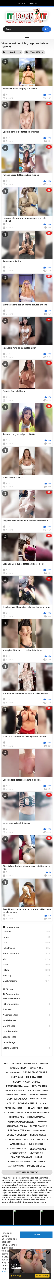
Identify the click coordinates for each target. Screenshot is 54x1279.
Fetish (26, 970)
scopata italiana (36, 1117)
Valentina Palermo (26, 998)
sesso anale (38, 1135)
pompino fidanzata (21, 1157)
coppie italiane (38, 1126)
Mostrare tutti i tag (27, 1172)
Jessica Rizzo (26, 1037)
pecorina (39, 1161)
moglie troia (18, 1068)
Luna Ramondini (26, 1031)
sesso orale (38, 1148)
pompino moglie (38, 1094)
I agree (36, 1234)
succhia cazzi (36, 1144)
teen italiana (39, 1086)
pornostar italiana (17, 1086)
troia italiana (13, 1108)
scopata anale (27, 1103)
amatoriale (17, 1144)
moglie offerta (36, 1166)
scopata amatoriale (26, 1081)
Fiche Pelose (26, 948)
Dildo (26, 942)
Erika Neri (26, 1009)
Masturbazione (26, 981)
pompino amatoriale (20, 1121)
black (43, 1103)
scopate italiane (16, 1148)
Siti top (9, 989)
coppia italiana (17, 1098)
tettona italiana (19, 1130)
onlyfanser (30, 1063)
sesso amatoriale (35, 1072)
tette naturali (13, 1139)
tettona (29, 1139)
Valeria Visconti (26, 1048)
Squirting (26, 975)
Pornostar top (12, 994)
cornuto (41, 1121)
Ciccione (26, 931)
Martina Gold (26, 1026)
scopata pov (16, 1117)
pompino (44, 1063)
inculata (42, 1139)
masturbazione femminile (33, 1112)
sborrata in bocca (14, 1090)
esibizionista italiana (19, 1161)
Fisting (26, 937)
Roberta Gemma (26, 1004)
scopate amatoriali (38, 1090)
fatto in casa (12, 1063)
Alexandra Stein (26, 1015)
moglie (11, 1103)
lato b (38, 1157)
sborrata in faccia (16, 1126)
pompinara (13, 1072)
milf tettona (36, 1153)
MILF (26, 959)
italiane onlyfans (37, 1108)
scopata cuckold (17, 1135)
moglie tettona (18, 1153)
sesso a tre (36, 1068)
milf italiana (34, 1077)
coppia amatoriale (16, 1094)
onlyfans (17, 1077)
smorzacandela (38, 1099)
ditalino (9, 1112)
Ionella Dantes (26, 1020)
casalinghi (39, 1130)
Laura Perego (26, 1042)
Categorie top (12, 927)
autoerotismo (16, 1166)
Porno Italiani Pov (26, 953)
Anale (26, 964)
